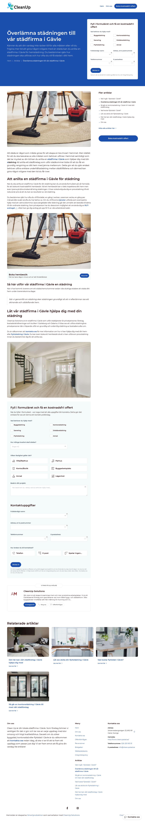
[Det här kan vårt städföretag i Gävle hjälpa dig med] (28, 642)
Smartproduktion (35, 815)
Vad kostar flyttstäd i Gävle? (111, 660)
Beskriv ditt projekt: (18, 483)
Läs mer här (12, 666)
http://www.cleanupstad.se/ (118, 740)
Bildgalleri (79, 747)
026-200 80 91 (126, 743)
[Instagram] (77, 808)
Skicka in (95, 70)
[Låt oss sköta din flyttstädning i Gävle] (73, 642)
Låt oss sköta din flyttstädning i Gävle (70, 660)
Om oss (109, 6)
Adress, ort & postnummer (122, 51)
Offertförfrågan (58, 604)
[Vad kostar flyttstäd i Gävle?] (117, 642)
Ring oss (43, 604)
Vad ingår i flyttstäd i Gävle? (85, 765)
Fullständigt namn (97, 51)
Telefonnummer (96, 59)
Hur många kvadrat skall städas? (23, 442)
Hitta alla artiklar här (107, 128)
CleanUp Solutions (71, 815)
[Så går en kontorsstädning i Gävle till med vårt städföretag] (28, 686)
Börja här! (84, 275)
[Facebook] (67, 808)
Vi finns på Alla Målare (49, 585)
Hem (102, 6)
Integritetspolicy (81, 755)
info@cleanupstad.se (127, 747)
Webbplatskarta (81, 751)
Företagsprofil (29, 604)
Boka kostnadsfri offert (118, 138)
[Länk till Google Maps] (134, 732)
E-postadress (118, 59)
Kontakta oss (80, 736)
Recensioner (80, 743)
